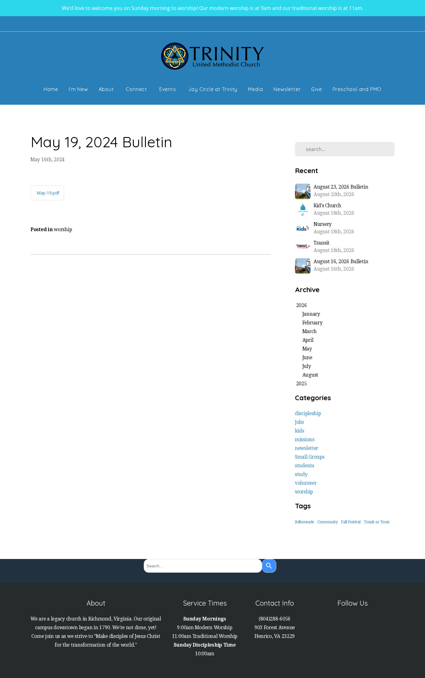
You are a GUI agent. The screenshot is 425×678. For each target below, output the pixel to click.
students (304, 466)
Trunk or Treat (376, 522)
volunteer (305, 483)
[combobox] (203, 566)
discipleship (308, 413)
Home (51, 89)
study (301, 474)
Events (168, 89)
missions (305, 439)
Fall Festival (350, 522)
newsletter (306, 448)
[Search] (269, 566)
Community (327, 522)
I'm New (78, 89)
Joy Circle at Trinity (213, 89)
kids (299, 431)
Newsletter (287, 89)
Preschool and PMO (357, 89)
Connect (137, 89)
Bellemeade (304, 522)
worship (63, 229)
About (107, 89)
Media (255, 89)
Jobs (299, 422)
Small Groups (310, 457)
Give (316, 89)
